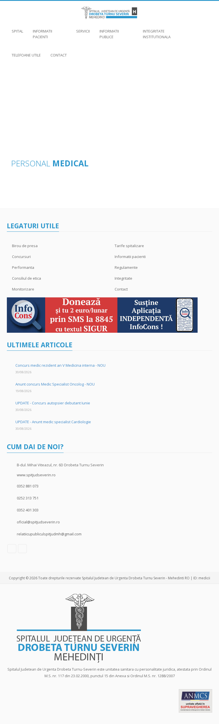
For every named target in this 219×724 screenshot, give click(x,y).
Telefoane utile (26, 55)
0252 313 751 (27, 498)
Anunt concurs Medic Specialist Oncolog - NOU (55, 384)
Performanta (23, 267)
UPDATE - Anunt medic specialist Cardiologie (53, 421)
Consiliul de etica (26, 278)
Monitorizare (23, 289)
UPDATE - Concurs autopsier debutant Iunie (52, 403)
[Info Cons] (102, 314)
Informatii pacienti (42, 34)
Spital (17, 31)
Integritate (123, 278)
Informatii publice (109, 34)
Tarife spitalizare (129, 245)
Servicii (83, 31)
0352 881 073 (27, 486)
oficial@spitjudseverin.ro (38, 522)
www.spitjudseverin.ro (36, 474)
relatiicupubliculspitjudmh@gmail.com (49, 534)
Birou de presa (25, 245)
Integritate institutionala (157, 34)
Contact (58, 55)
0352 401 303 (27, 510)
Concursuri (21, 256)
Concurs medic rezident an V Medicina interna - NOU (60, 365)
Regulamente (126, 267)
